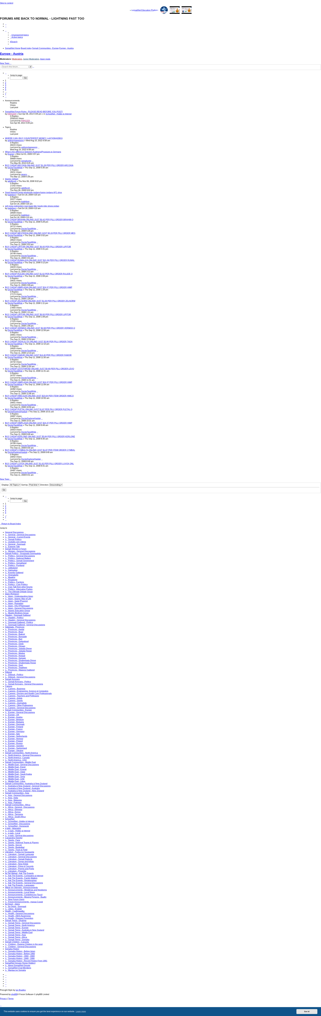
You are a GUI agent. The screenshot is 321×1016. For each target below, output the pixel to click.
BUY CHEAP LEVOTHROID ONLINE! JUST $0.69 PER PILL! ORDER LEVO (39, 369)
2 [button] (5, 83)
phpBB (14, 994)
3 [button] (5, 85)
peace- (24, 174)
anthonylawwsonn (16, 140)
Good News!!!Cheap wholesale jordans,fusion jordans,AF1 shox (33, 192)
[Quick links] (6, 30)
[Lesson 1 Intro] (175, 10)
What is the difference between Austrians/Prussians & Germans (33, 152)
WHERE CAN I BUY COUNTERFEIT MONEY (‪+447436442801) (34, 138)
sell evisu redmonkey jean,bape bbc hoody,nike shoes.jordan (32, 206)
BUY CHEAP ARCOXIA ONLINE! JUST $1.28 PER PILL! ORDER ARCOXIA (39, 165)
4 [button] (5, 87)
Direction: (44, 485)
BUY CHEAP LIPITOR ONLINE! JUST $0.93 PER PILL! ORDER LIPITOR (38, 247)
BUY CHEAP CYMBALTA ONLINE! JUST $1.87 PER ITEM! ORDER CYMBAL (40, 450)
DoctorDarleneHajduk (17, 412)
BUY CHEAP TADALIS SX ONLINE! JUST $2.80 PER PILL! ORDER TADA (38, 342)
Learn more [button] (81, 1011)
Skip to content (6, 3)
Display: (5, 485)
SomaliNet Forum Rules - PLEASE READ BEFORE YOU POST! (34, 112)
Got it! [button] (307, 1011)
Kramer (11, 154)
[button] (6, 73)
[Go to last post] (31, 121)
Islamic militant (11, 179)
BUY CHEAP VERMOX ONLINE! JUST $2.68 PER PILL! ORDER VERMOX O (40, 328)
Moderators (17, 59)
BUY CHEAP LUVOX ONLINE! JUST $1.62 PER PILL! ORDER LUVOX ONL (39, 464)
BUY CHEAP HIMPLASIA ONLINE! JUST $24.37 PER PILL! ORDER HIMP (38, 287)
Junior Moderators (31, 59)
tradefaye (12, 195)
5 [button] (5, 89)
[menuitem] (6, 24)
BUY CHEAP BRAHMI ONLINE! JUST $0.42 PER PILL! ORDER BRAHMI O (39, 220)
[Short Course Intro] (187, 10)
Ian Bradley (21, 990)
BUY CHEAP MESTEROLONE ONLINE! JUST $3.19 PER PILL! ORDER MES (40, 233)
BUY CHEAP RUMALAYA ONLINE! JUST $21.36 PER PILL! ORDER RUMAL (40, 260)
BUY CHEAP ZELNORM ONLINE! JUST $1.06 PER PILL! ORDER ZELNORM (40, 301)
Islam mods (45, 59)
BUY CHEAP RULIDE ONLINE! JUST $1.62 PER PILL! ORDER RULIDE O (38, 274)
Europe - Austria (11, 53)
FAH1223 (12, 114)
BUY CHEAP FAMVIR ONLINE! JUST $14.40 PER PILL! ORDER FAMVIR (38, 355)
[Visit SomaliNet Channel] (144, 10)
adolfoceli (12, 181)
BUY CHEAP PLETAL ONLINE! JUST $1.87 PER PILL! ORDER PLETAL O (38, 409)
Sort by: (25, 485)
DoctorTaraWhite (15, 168)
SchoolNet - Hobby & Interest (58, 114)
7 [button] (5, 94)
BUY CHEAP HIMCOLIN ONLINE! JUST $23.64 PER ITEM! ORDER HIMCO (39, 396)
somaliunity (26, 161)
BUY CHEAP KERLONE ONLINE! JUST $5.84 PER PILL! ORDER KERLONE (40, 436)
